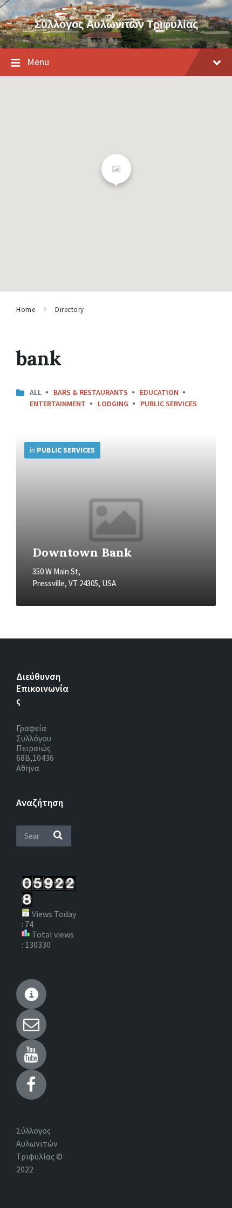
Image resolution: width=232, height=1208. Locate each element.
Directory (69, 309)
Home (25, 309)
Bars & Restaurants (90, 392)
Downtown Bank (82, 552)
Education (159, 392)
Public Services (168, 403)
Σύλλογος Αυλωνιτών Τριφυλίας (116, 24)
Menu (38, 61)
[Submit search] (58, 836)
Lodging (113, 403)
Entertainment (58, 403)
